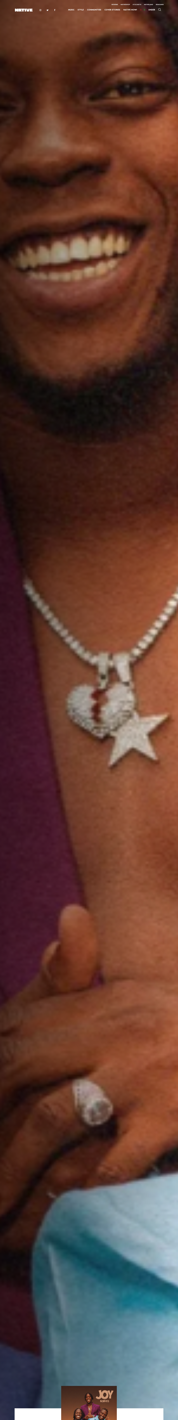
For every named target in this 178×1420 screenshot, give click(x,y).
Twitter (47, 10)
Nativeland (148, 5)
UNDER (151, 9)
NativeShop (125, 5)
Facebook (55, 10)
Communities (94, 9)
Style (81, 9)
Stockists (137, 5)
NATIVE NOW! (130, 9)
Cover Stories (112, 9)
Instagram (40, 10)
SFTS (142, 9)
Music (71, 9)
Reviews (115, 5)
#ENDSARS (160, 5)
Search (159, 9)
